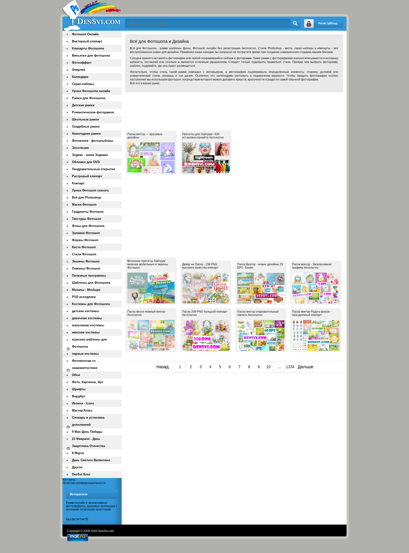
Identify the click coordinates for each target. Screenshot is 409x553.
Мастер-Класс (82, 410)
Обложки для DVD (86, 162)
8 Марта (78, 453)
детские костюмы (85, 311)
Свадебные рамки (86, 126)
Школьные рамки (85, 119)
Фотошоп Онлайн (85, 34)
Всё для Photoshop (86, 197)
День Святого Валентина (91, 460)
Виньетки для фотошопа (91, 55)
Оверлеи (78, 69)
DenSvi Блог (81, 474)
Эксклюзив (80, 148)
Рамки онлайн (75, 502)
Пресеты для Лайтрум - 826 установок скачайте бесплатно (203, 136)
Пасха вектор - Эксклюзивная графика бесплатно (312, 266)
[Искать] (295, 23)
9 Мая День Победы (87, 432)
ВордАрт (78, 396)
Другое (77, 467)
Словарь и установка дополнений (88, 421)
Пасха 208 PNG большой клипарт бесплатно (204, 313)
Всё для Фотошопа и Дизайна (92, 15)
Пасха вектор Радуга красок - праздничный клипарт (311, 313)
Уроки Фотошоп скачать (90, 190)
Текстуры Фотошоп (86, 219)
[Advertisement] (211, 106)
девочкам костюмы (87, 318)
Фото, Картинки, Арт (87, 382)
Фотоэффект (81, 62)
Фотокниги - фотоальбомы (92, 140)
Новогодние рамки (86, 133)
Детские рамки (83, 105)
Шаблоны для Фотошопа (91, 282)
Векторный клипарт (87, 41)
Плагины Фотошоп (86, 268)
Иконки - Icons (83, 403)
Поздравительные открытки (93, 169)
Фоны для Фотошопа (88, 226)
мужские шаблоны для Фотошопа (89, 343)
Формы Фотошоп (85, 240)
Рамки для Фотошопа (88, 98)
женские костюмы (86, 332)
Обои (76, 375)
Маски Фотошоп (84, 204)
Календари (80, 77)
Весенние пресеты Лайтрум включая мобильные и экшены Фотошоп (147, 264)
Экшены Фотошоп (86, 261)
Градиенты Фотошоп (88, 211)
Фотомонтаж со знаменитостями (84, 364)
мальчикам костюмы (88, 325)
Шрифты (78, 389)
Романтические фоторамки (93, 112)
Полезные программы (89, 275)
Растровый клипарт (87, 176)
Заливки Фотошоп (86, 233)
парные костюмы (85, 353)
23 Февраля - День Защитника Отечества (88, 442)
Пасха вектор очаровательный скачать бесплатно (258, 313)
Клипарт (78, 183)
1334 (290, 367)
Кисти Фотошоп (84, 247)
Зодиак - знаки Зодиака (90, 155)
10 (268, 367)
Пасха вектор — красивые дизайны (144, 136)
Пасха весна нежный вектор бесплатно (146, 313)
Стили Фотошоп (84, 254)
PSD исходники (84, 297)
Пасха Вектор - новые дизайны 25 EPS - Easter (260, 266)
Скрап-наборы (83, 84)
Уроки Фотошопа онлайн (91, 91)
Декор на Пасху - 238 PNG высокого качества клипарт (200, 266)
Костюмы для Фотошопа (91, 304)
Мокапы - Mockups (86, 290)
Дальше (305, 366)
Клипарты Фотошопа (88, 48)
